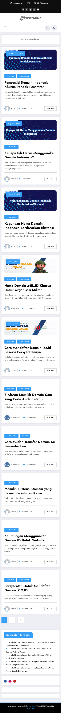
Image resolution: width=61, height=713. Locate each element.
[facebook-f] (23, 9)
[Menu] (5, 28)
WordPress (32, 706)
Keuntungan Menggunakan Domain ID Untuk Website (25, 538)
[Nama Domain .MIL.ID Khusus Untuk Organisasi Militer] (30, 265)
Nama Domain (24, 76)
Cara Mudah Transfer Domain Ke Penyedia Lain (29, 444)
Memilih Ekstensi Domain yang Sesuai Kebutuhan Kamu (28, 491)
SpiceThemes (30, 708)
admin (13, 108)
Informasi (10, 76)
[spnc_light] (54, 28)
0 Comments (29, 308)
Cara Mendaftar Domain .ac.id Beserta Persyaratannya (27, 350)
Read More (50, 108)
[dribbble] (30, 9)
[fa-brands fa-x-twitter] (26, 9)
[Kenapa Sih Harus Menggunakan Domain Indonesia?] (30, 130)
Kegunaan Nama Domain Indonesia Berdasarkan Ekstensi (29, 225)
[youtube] (38, 9)
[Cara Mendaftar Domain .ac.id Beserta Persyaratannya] (30, 327)
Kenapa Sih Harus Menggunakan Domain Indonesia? (30, 155)
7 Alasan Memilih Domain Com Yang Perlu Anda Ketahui (28, 397)
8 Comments (27, 108)
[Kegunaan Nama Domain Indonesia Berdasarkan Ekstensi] (30, 200)
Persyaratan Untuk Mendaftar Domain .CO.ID (27, 588)
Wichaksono (15, 418)
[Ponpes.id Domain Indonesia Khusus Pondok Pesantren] (30, 59)
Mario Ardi (15, 308)
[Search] (47, 28)
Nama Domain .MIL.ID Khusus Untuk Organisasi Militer (27, 287)
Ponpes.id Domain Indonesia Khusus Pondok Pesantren (26, 84)
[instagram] (34, 9)
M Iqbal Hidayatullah (17, 642)
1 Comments (26, 179)
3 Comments (27, 246)
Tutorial (25, 435)
